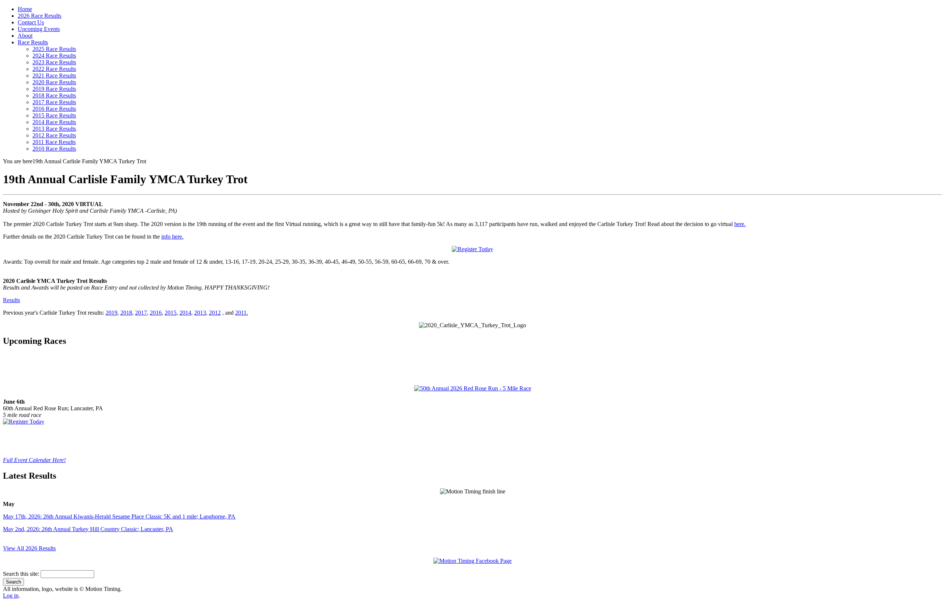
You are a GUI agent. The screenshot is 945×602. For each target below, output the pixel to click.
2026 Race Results (39, 16)
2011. (241, 312)
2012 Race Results (54, 135)
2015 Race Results (54, 115)
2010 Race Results (54, 149)
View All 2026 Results (29, 548)
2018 (126, 312)
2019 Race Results (54, 89)
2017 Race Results (54, 102)
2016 (156, 312)
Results (11, 300)
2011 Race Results (54, 142)
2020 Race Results (54, 82)
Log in (10, 595)
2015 (170, 312)
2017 (141, 312)
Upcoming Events (39, 29)
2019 (111, 312)
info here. (172, 236)
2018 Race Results (54, 95)
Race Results (33, 42)
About (25, 36)
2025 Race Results (54, 49)
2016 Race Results (54, 109)
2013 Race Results (54, 129)
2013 (200, 312)
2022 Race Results (54, 69)
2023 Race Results (54, 62)
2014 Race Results (54, 122)
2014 (185, 312)
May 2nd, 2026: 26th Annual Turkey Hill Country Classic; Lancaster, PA (88, 529)
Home (25, 9)
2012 (215, 312)
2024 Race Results (54, 55)
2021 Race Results (54, 75)
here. (740, 224)
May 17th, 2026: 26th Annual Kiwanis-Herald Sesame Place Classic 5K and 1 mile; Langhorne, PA (119, 516)
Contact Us (31, 22)
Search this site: (22, 574)
